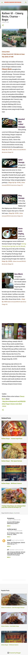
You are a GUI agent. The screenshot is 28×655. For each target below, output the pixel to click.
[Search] (26, 2)
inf (8, 549)
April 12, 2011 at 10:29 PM (18, 540)
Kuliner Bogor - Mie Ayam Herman (12, 461)
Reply (9, 526)
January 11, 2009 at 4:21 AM (14, 519)
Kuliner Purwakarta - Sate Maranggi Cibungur (13, 607)
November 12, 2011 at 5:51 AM (16, 549)
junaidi (9, 540)
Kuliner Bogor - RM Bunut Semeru (12, 483)
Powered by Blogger (15, 653)
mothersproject (12, 529)
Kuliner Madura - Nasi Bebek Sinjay (10, 626)
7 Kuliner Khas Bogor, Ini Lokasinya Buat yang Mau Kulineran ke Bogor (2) (14, 506)
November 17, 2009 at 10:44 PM (15, 530)
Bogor (4, 406)
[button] (3, 25)
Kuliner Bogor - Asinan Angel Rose (12, 438)
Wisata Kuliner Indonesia (12, 2)
